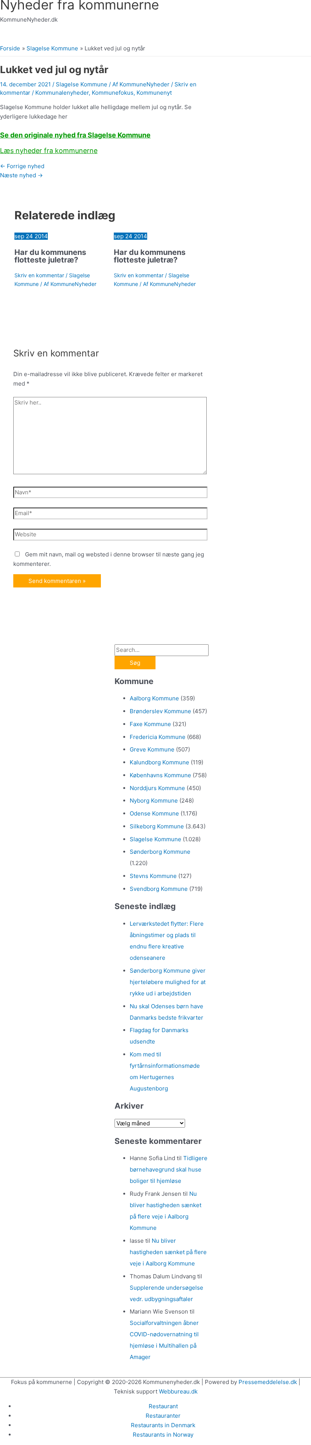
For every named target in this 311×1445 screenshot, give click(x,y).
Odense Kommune (154, 813)
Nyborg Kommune (154, 800)
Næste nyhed (21, 175)
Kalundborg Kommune (159, 762)
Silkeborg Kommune (157, 826)
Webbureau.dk (178, 1391)
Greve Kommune (152, 749)
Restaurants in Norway (163, 1434)
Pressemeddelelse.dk (268, 1382)
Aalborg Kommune (154, 698)
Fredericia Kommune (157, 736)
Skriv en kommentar (39, 275)
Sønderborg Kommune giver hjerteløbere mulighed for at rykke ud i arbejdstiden (168, 982)
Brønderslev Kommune (160, 711)
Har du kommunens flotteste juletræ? (50, 256)
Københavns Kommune (160, 775)
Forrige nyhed (22, 166)
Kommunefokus (113, 92)
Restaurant (163, 1406)
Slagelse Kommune (81, 84)
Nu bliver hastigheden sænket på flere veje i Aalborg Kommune (168, 1252)
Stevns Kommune (153, 875)
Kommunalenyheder (62, 92)
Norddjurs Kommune (157, 788)
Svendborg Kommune (159, 888)
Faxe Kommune (150, 724)
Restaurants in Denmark (163, 1425)
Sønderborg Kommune (160, 851)
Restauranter (163, 1415)
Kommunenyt (154, 92)
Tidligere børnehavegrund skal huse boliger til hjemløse (168, 1169)
